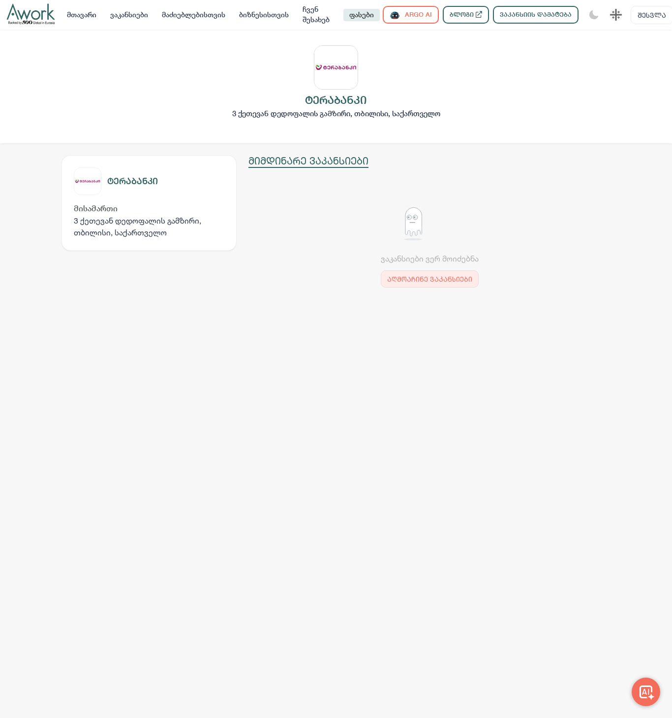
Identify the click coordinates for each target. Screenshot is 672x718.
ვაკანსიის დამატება (536, 14)
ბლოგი (463, 14)
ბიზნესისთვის (264, 15)
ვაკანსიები (129, 15)
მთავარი (81, 15)
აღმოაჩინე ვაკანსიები (429, 279)
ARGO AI (417, 14)
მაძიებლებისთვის (193, 15)
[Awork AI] (646, 692)
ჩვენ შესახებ (316, 14)
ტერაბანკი (132, 181)
